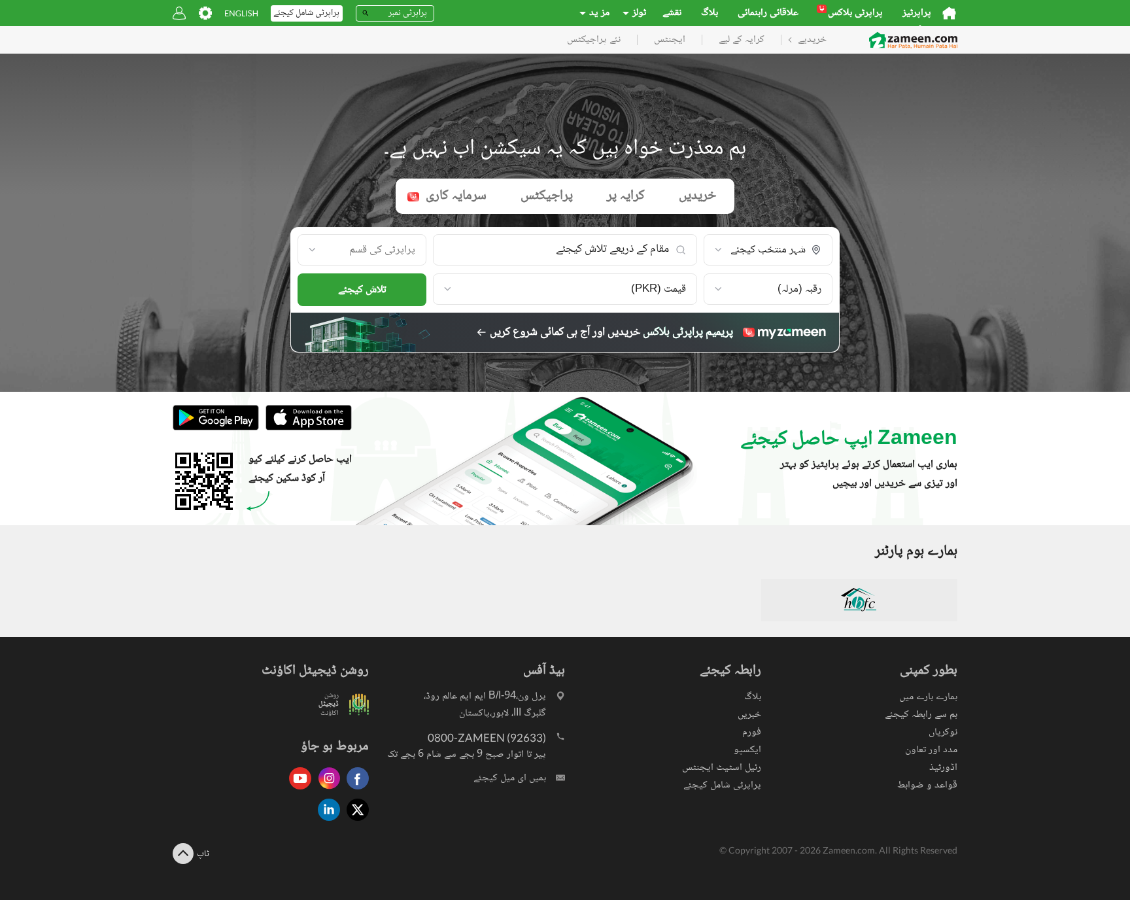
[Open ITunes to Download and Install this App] (305, 429)
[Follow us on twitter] (354, 822)
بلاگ (709, 13)
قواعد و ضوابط (927, 785)
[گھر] (949, 13)
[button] (768, 250)
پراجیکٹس (547, 195)
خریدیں (697, 195)
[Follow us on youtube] (296, 790)
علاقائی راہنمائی (768, 13)
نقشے (671, 13)
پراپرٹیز (916, 13)
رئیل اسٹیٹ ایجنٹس (721, 767)
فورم (751, 732)
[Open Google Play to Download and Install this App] (216, 429)
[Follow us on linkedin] (325, 822)
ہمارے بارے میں (928, 696)
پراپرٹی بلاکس (851, 13)
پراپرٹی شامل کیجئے (722, 785)
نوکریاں (943, 732)
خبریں (749, 714)
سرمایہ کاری (448, 195)
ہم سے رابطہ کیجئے (921, 714)
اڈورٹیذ (943, 767)
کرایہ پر (626, 195)
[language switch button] (241, 13)
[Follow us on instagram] (325, 790)
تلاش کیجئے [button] (362, 290)
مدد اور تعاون (931, 749)
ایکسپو (747, 749)
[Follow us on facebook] (354, 790)
